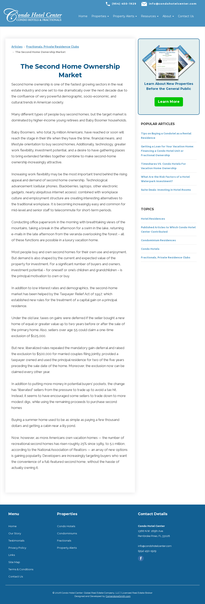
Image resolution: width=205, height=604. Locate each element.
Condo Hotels (150, 248)
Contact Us (186, 16)
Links (11, 554)
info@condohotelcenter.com (173, 3)
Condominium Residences (158, 240)
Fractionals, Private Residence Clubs (52, 46)
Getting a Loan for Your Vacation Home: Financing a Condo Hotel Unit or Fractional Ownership (167, 151)
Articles (16, 46)
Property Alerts (124, 16)
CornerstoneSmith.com (118, 596)
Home (82, 16)
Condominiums (67, 533)
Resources (149, 16)
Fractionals (64, 540)
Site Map (14, 562)
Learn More (169, 101)
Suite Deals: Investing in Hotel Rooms (166, 189)
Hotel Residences (153, 218)
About (167, 16)
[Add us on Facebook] (141, 557)
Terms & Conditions (20, 569)
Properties (99, 16)
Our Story (14, 533)
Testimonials (16, 540)
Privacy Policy (17, 547)
